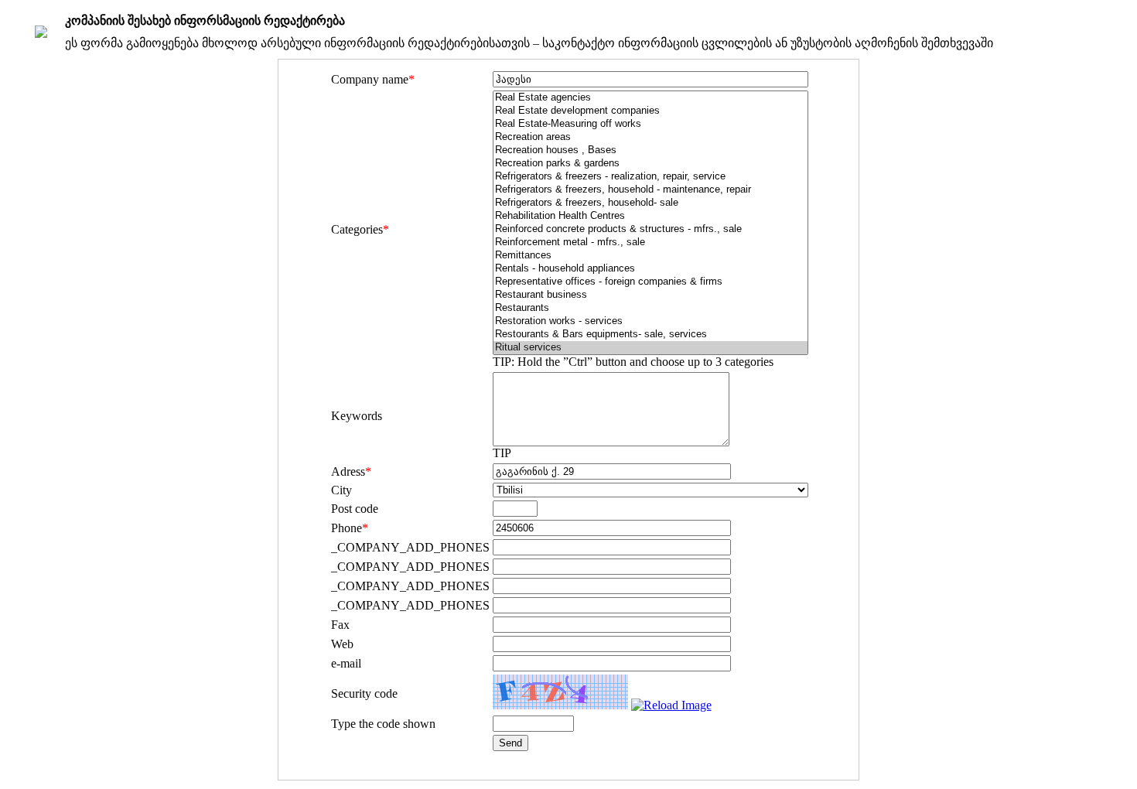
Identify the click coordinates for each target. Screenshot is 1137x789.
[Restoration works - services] (650, 321)
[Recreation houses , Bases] (650, 150)
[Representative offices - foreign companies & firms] (650, 282)
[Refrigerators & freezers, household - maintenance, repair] (650, 189)
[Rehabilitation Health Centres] (650, 216)
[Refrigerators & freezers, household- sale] (650, 203)
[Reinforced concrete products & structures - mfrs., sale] (650, 229)
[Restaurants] (650, 308)
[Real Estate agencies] (650, 97)
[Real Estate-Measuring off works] (650, 124)
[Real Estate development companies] (650, 111)
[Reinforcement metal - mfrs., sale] (650, 242)
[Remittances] (650, 255)
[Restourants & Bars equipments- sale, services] (650, 334)
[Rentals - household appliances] (650, 268)
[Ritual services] (650, 347)
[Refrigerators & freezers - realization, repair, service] (650, 176)
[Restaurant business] (650, 295)
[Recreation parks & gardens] (650, 163)
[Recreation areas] (650, 137)
